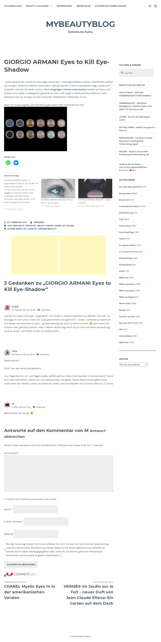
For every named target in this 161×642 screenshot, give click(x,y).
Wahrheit (123, 342)
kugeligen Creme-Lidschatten (68, 89)
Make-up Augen (64, 225)
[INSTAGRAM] (155, 6)
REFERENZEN (64, 5)
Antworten (45, 310)
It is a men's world (128, 252)
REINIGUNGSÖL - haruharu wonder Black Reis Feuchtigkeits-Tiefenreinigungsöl (136, 141)
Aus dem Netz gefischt (22, 225)
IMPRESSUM (83, 5)
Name (8, 509)
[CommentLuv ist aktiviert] (20, 575)
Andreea (39, 222)
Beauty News (45, 225)
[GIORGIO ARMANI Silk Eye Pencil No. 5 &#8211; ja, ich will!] (58, 188)
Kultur (122, 271)
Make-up (123, 277)
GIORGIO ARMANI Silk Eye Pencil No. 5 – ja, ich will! (57, 201)
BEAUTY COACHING (37, 5)
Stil (120, 329)
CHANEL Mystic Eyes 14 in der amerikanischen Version (29, 590)
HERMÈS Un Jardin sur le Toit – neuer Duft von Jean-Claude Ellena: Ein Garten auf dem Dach (88, 593)
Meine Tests (124, 303)
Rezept (122, 310)
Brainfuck (124, 200)
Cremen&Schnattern (129, 206)
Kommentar (11, 453)
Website (8, 533)
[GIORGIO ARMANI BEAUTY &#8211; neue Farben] (95, 188)
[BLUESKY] (149, 6)
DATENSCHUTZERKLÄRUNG (110, 5)
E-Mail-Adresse (13, 521)
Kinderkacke (125, 265)
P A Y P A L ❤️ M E (127, 170)
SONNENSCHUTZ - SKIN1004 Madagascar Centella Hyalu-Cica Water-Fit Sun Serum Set (135, 106)
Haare (122, 238)
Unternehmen (126, 336)
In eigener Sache (127, 245)
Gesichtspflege (126, 232)
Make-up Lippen (127, 290)
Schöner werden (127, 316)
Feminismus (125, 226)
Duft (121, 219)
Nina (14, 351)
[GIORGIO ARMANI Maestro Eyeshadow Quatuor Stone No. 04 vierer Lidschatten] (22, 196)
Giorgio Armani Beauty (41, 228)
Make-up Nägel (126, 297)
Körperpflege (125, 258)
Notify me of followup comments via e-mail (31, 499)
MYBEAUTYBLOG (80, 24)
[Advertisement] (34, 255)
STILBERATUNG (13, 5)
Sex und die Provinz (128, 323)
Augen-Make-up (16, 228)
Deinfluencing (126, 213)
